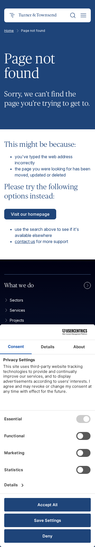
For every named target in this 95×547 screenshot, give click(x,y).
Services (17, 310)
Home (9, 30)
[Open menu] (83, 15)
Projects (17, 320)
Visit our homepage (30, 214)
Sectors (16, 300)
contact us (25, 241)
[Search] (73, 15)
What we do (19, 285)
